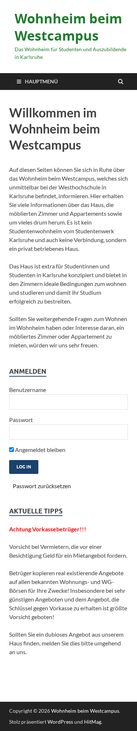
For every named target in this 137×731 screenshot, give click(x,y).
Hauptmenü (41, 81)
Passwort (21, 419)
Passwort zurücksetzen (42, 485)
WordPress (60, 722)
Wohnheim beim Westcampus (68, 27)
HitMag (92, 722)
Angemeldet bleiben (39, 449)
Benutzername (27, 389)
